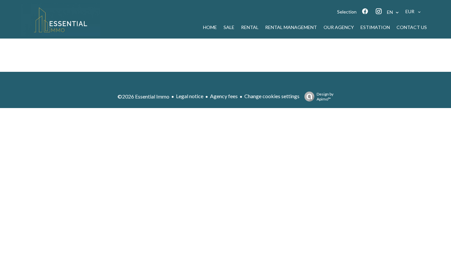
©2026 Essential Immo (143, 96)
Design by (325, 96)
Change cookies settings (271, 96)
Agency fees (224, 96)
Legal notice (189, 96)
